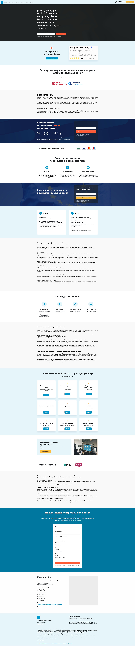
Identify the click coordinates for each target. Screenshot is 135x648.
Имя (55, 526)
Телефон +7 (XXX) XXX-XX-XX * (81, 126)
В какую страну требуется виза (61, 536)
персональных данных (58, 36)
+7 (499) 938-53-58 (120, 2)
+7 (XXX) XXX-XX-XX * (59, 531)
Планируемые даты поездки (60, 557)
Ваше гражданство (58, 551)
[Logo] (2, 2)
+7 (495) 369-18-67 (120, 1)
